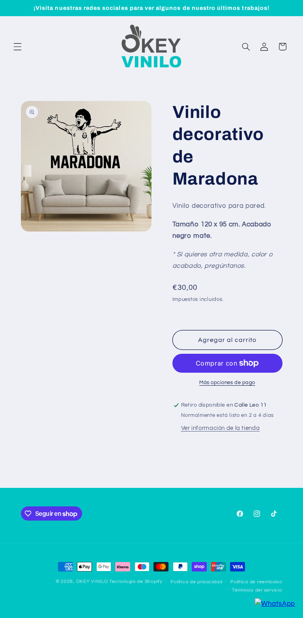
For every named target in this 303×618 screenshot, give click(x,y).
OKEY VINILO (92, 581)
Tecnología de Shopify (135, 581)
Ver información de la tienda (220, 428)
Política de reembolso (256, 582)
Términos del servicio (257, 590)
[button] (17, 46)
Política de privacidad (196, 582)
